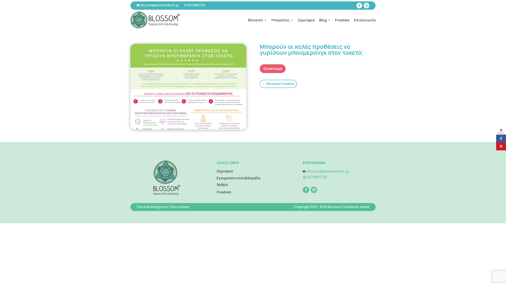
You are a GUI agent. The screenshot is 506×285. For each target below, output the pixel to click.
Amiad (364, 207)
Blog (323, 20)
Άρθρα (222, 184)
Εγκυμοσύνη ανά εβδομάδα (238, 178)
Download (272, 68)
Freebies (342, 20)
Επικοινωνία (365, 20)
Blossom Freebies (280, 84)
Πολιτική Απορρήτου (152, 207)
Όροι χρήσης (180, 207)
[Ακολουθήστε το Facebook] (359, 5)
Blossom (255, 20)
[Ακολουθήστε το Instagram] (366, 5)
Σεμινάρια (306, 20)
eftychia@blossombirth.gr (159, 5)
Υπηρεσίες (280, 20)
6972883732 (196, 5)
